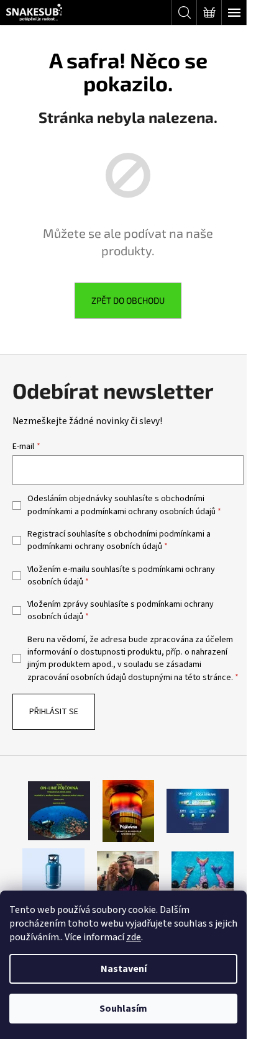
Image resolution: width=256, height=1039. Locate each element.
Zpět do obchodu (128, 300)
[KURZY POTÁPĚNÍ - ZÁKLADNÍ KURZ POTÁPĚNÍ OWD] (128, 871)
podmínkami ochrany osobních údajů (148, 512)
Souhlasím (123, 1008)
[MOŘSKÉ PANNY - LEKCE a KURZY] (202, 871)
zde (133, 937)
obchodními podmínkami (159, 534)
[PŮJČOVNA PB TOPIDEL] (128, 810)
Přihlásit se (53, 712)
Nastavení (124, 969)
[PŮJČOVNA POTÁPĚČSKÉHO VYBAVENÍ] (59, 810)
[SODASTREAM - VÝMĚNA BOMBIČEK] (198, 810)
